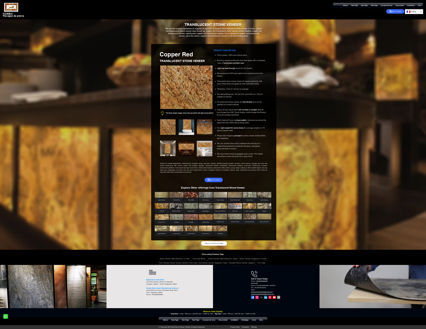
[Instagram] (257, 297)
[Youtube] (274, 297)
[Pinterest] (270, 297)
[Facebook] (252, 297)
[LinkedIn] (265, 297)
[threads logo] (278, 297)
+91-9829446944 (261, 281)
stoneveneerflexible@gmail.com (262, 292)
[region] (174, 128)
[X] (261, 297)
